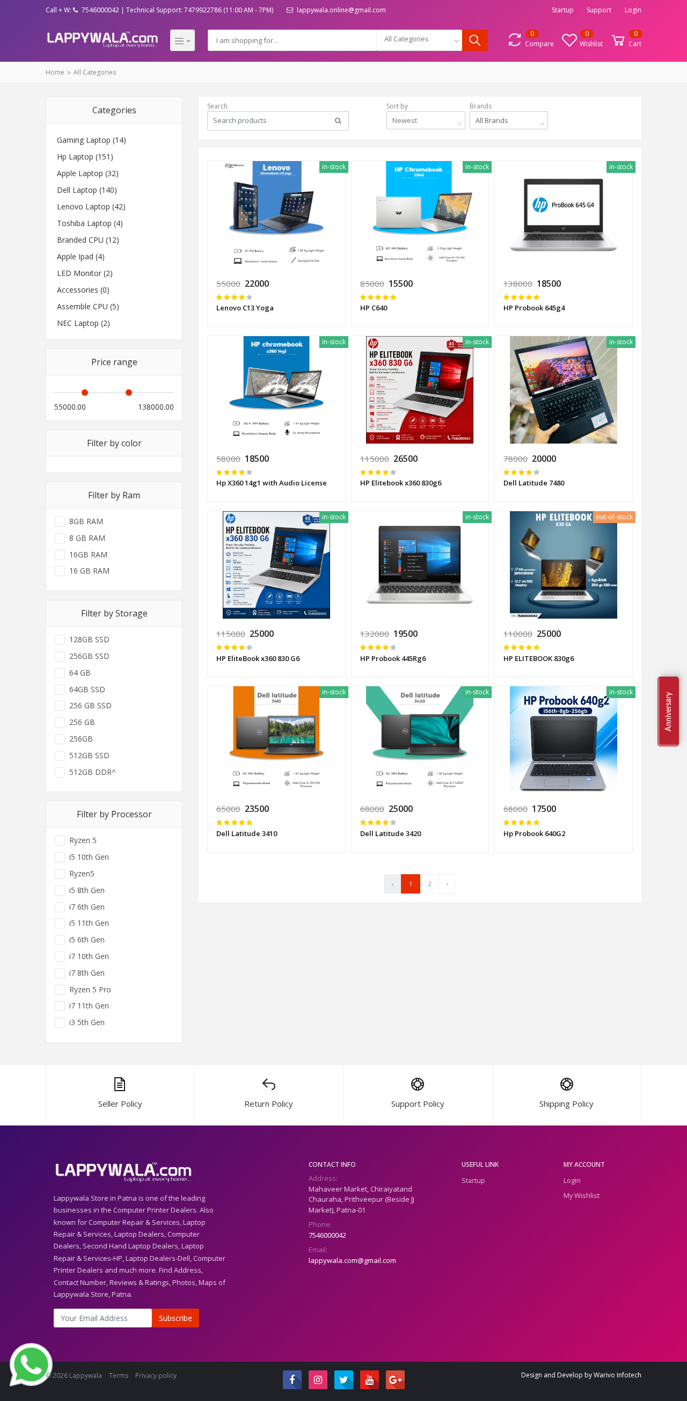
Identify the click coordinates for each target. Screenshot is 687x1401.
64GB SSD (87, 689)
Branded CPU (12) (88, 240)
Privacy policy (156, 1375)
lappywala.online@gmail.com (340, 9)
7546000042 (327, 1235)
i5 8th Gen (87, 890)
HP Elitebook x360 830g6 (400, 483)
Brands (481, 106)
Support (599, 9)
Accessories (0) (83, 290)
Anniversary (669, 711)
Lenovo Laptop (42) (91, 206)
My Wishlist (582, 1195)
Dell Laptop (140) (87, 190)
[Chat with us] (31, 1363)
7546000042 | (102, 9)
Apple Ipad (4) (81, 256)
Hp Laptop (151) (85, 156)
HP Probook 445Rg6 (393, 658)
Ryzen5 (81, 874)
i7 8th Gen (87, 973)
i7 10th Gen (89, 956)
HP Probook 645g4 (534, 308)
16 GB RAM (89, 571)
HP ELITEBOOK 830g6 (538, 658)
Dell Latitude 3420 (390, 833)
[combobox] (419, 40)
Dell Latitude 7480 (533, 483)
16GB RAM (88, 555)
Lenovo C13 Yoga (245, 308)
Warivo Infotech (617, 1375)
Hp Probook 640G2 (534, 833)
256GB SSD (89, 656)
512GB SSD (89, 755)
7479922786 (203, 9)
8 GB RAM (87, 538)
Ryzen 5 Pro (90, 990)
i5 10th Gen (89, 857)
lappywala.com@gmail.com (352, 1260)
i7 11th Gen (89, 1006)
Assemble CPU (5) (88, 306)
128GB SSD (89, 639)
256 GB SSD (90, 705)
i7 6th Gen (87, 907)
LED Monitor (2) (85, 273)
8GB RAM (86, 521)
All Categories (95, 72)
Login (633, 9)
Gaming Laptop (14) (91, 140)
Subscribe (175, 1318)
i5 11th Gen (89, 923)
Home (55, 72)
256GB (81, 739)
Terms (118, 1375)
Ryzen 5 (83, 840)
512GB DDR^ (92, 772)
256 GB (82, 722)
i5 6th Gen (87, 940)
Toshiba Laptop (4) (90, 223)
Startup (563, 9)
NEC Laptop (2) (83, 323)
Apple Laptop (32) (88, 173)
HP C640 (373, 308)
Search (217, 106)
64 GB (80, 673)
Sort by (397, 106)
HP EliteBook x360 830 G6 (257, 658)
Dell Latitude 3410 (246, 833)
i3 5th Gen (87, 1022)
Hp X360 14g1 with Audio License (271, 483)
